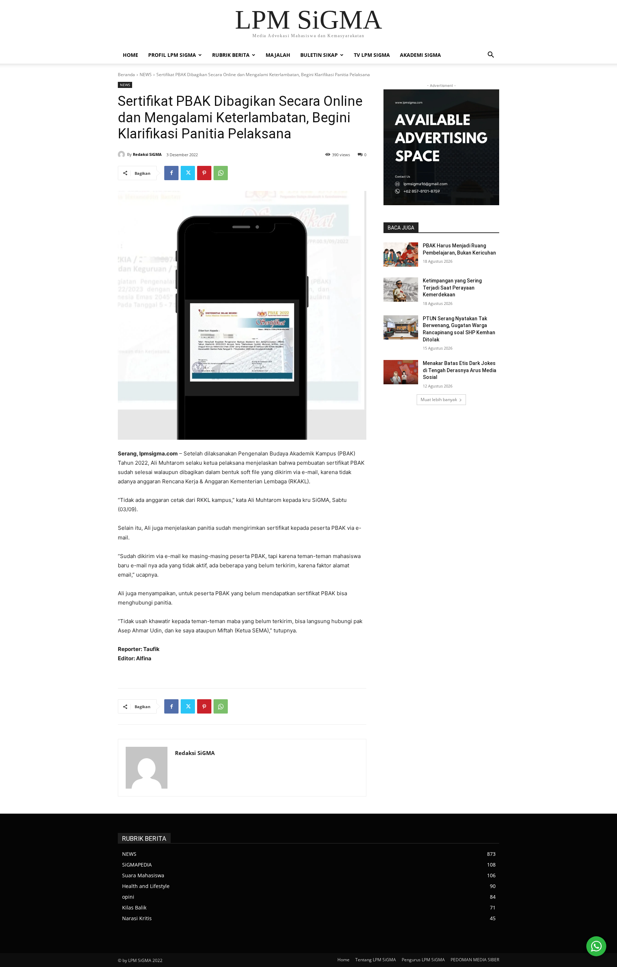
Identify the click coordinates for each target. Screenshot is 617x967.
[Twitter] (188, 173)
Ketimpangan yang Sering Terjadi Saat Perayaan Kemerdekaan (452, 287)
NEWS (146, 74)
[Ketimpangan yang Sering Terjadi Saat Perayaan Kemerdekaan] (400, 289)
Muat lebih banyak (439, 399)
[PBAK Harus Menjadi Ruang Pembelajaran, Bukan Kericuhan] (400, 254)
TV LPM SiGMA (372, 54)
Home (130, 54)
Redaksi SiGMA (147, 154)
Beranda (126, 74)
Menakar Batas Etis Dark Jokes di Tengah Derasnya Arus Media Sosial (459, 370)
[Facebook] (171, 173)
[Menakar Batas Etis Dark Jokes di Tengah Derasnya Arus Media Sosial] (400, 372)
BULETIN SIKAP (319, 54)
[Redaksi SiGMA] (122, 154)
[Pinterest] (204, 173)
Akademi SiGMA (420, 54)
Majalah (278, 54)
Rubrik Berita (231, 54)
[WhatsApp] (221, 173)
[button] (490, 55)
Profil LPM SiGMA (172, 54)
